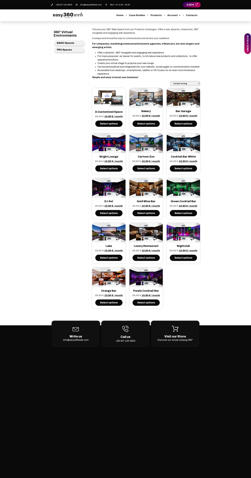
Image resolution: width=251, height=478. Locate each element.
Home (119, 15)
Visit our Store (175, 336)
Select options (109, 123)
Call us (125, 337)
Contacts (191, 15)
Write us (76, 336)
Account (172, 15)
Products (156, 15)
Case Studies (137, 15)
